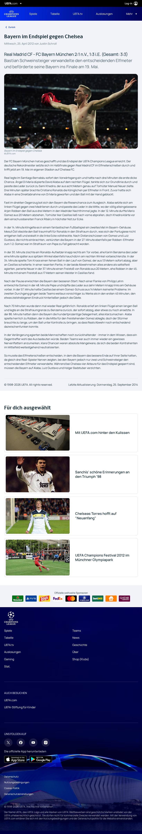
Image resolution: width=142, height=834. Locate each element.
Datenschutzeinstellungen (18, 794)
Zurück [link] (11, 27)
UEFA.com (10, 700)
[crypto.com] (84, 598)
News (75, 638)
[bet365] (97, 598)
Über (75, 652)
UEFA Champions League (11, 14)
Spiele (8, 630)
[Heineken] (17, 598)
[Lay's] (44, 598)
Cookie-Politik (11, 788)
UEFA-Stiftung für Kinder (20, 707)
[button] (130, 14)
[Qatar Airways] (124, 598)
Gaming (9, 659)
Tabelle (8, 638)
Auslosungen (12, 652)
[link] (33, 14)
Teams (76, 630)
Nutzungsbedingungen (16, 782)
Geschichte (79, 645)
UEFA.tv (9, 645)
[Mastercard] (71, 598)
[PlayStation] (31, 598)
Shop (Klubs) (80, 659)
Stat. (7, 666)
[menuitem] (35, 14)
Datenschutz (11, 776)
